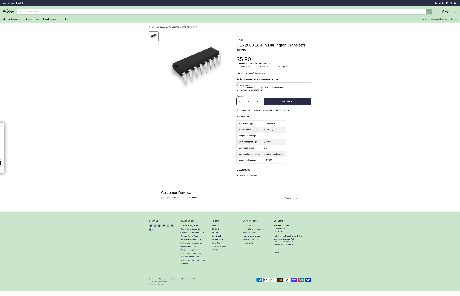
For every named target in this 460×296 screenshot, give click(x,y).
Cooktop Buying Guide (189, 236)
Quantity (240, 96)
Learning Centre (8, 3)
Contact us (247, 225)
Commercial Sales (219, 246)
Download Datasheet (248, 175)
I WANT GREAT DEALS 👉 (22, 163)
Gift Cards (216, 229)
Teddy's (195, 279)
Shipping (215, 232)
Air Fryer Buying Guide (189, 225)
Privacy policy (248, 243)
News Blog (216, 243)
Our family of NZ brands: (157, 279)
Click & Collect (217, 236)
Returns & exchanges (251, 236)
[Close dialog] (38, 125)
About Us (423, 19)
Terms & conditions (250, 239)
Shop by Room (32, 19)
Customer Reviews (439, 19)
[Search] (429, 11)
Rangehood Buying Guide (190, 250)
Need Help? (20, 3)
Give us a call (260, 73)
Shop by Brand (49, 19)
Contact (453, 19)
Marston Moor (173, 279)
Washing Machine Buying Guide (192, 260)
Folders (242, 40)
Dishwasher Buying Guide (190, 239)
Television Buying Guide (189, 257)
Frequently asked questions (253, 229)
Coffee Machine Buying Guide (192, 232)
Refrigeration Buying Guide (190, 253)
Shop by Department (12, 19)
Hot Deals (65, 19)
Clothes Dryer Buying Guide (191, 229)
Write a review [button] (291, 198)
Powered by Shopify (156, 284)
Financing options (249, 232)
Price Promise (217, 239)
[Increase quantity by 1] (257, 101)
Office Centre (185, 279)
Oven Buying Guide (188, 246)
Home (151, 27)
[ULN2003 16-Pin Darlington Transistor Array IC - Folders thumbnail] (153, 36)
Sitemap (215, 250)
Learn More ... (185, 264)
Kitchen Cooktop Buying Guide (192, 243)
